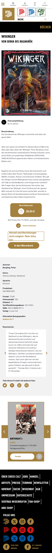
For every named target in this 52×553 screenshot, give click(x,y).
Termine (27, 483)
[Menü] (3, 4)
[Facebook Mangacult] (30, 530)
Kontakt (6, 489)
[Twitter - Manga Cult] (14, 530)
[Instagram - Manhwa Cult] (22, 538)
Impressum (8, 495)
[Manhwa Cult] (6, 538)
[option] (26, 431)
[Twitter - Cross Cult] (14, 521)
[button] (5, 385)
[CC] (6, 521)
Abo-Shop (7, 508)
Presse (16, 483)
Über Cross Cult (11, 476)
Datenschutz (24, 495)
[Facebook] (30, 521)
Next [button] (46, 353)
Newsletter (41, 483)
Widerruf (28, 489)
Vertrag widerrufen (14, 501)
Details (18, 456)
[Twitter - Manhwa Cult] (14, 538)
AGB (38, 489)
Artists (5, 483)
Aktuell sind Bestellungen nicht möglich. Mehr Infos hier (22, 236)
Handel (34, 476)
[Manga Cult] (6, 530)
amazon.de (7, 319)
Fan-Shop (34, 501)
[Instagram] (22, 521)
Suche (16, 489)
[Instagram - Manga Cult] (22, 530)
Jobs (25, 476)
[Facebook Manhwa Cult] (30, 538)
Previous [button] (5, 353)
